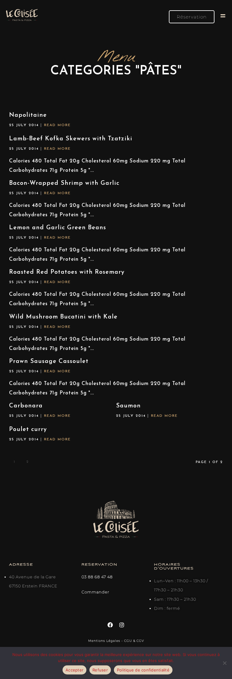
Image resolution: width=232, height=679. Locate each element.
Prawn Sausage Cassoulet (49, 361)
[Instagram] (121, 624)
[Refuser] (224, 663)
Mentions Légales (104, 641)
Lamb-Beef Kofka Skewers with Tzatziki (70, 139)
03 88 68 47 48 (97, 576)
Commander (95, 591)
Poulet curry (28, 429)
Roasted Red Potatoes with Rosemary (66, 272)
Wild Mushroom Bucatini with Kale (63, 317)
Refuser (100, 670)
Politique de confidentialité (143, 670)
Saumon (128, 406)
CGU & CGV (134, 641)
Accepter (74, 670)
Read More (57, 125)
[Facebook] (110, 624)
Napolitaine (28, 115)
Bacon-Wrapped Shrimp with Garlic (64, 183)
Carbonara (26, 406)
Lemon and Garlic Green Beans (57, 228)
